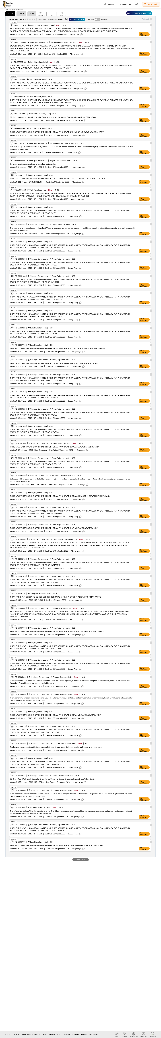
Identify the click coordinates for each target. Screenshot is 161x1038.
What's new (126, 4)
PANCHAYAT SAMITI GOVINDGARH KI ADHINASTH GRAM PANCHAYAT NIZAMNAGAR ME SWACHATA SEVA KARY (57, 349)
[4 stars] (32, 19)
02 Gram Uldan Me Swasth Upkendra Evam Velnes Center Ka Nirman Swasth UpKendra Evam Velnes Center (52, 779)
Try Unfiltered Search (77, 19)
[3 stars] (30, 19)
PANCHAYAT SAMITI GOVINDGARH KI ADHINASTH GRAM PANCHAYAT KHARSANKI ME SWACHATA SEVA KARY (56, 845)
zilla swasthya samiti (54, 19)
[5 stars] (35, 19)
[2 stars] (28, 19)
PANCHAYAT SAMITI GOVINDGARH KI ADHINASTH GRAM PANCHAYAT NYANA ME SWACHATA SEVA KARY (54, 363)
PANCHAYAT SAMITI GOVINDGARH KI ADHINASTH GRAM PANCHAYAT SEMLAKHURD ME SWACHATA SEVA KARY (57, 179)
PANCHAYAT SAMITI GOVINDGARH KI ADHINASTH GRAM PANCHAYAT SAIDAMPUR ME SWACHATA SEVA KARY (57, 132)
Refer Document (22, 71)
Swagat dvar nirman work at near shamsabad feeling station (33, 164)
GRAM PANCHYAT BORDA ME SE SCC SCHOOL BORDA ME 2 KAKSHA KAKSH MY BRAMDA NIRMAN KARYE (55, 597)
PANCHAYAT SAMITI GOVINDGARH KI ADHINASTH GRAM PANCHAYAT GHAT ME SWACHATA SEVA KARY (54, 528)
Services (110, 4)
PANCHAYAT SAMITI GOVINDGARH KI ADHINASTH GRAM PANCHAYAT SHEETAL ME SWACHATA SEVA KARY (55, 715)
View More (80, 859)
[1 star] (25, 19)
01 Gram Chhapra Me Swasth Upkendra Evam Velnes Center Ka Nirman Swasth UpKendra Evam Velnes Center (53, 117)
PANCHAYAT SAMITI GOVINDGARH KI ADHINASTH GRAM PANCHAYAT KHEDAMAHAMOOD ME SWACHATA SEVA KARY (60, 496)
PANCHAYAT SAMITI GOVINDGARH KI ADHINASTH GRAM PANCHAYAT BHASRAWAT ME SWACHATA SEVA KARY (57, 631)
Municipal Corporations (39, 42)
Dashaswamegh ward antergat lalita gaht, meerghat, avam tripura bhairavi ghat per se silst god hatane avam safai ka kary (56, 747)
